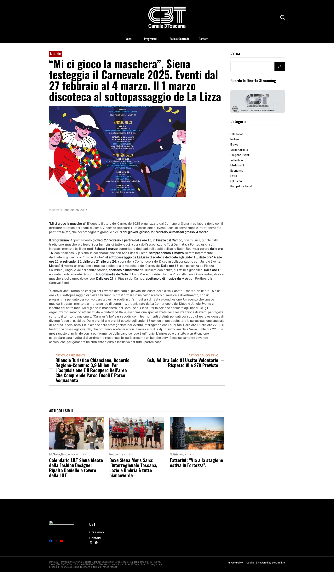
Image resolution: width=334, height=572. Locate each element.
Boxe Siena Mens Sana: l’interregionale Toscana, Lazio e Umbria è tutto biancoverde (133, 467)
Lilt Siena (236, 181)
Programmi (150, 38)
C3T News (237, 134)
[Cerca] (279, 66)
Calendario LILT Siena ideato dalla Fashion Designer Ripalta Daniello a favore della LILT (76, 467)
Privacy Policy (235, 562)
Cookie (250, 562)
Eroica (234, 144)
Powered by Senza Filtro (271, 562)
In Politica (236, 160)
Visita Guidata (239, 150)
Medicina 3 (237, 165)
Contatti (203, 38)
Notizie (55, 54)
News (128, 38)
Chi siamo (96, 532)
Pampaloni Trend (241, 186)
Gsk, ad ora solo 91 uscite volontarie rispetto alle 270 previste (182, 362)
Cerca (235, 53)
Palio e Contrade (179, 38)
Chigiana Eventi (240, 155)
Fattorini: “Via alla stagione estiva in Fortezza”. (196, 462)
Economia (236, 170)
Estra (233, 176)
